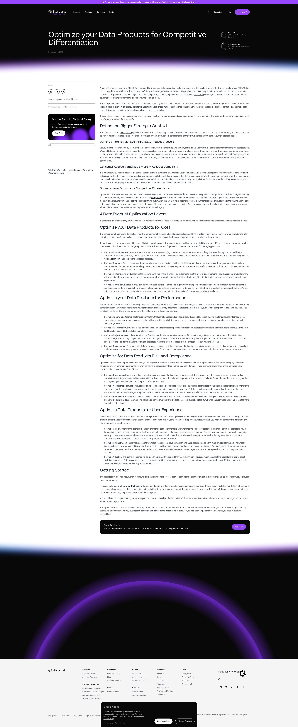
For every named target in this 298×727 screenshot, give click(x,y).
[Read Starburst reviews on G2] (219, 679)
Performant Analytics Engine (93, 692)
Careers (160, 677)
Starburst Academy (114, 681)
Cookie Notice (77, 716)
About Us (160, 674)
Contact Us (218, 12)
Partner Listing (137, 692)
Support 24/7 (187, 684)
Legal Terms (65, 716)
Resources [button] (101, 12)
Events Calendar (113, 692)
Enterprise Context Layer (91, 695)
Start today (239, 527)
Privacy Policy (52, 716)
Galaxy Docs (186, 674)
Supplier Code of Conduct (94, 716)
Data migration (116, 259)
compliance (156, 197)
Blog (109, 677)
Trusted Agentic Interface (92, 699)
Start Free (241, 12)
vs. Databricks (137, 677)
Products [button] (76, 12)
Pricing (112, 12)
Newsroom (161, 684)
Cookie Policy (108, 719)
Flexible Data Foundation (91, 688)
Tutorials (185, 681)
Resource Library (113, 674)
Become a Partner (139, 695)
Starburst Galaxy (88, 674)
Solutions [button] (88, 12)
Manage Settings (185, 721)
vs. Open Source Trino (140, 681)
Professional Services (165, 691)
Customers (161, 681)
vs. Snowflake (137, 674)
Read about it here (188, 2)
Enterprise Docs (188, 677)
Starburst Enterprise (89, 677)
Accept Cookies (163, 721)
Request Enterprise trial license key (62, 107)
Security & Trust (163, 688)
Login (229, 12)
